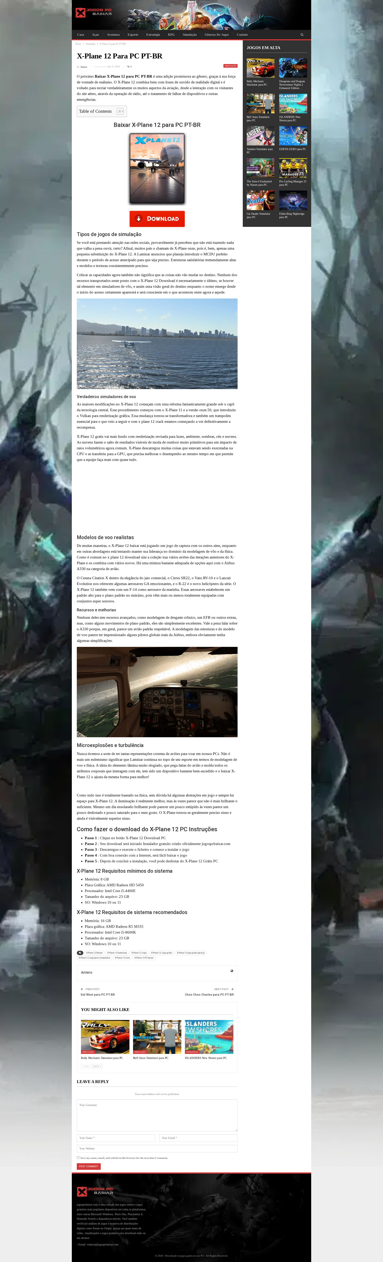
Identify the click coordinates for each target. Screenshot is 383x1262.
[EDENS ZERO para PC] (293, 136)
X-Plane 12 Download (117, 953)
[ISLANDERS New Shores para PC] (209, 1037)
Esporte (133, 34)
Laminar (136, 759)
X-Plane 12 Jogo (139, 953)
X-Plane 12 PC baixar (144, 958)
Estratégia (153, 34)
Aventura (113, 34)
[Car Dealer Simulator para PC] (261, 200)
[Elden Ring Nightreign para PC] (293, 200)
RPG (171, 34)
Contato (242, 34)
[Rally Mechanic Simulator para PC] (105, 1037)
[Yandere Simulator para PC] (261, 136)
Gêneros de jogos (217, 34)
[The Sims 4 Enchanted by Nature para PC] (261, 168)
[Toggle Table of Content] (118, 111)
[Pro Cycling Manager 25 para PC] (293, 168)
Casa (80, 34)
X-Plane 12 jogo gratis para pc (191, 953)
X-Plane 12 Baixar (94, 953)
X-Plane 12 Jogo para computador (94, 958)
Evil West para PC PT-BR (98, 994)
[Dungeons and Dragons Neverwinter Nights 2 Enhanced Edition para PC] (293, 68)
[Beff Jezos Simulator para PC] (157, 1037)
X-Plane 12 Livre (122, 958)
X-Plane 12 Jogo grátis (161, 953)
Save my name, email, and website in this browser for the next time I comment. (124, 1157)
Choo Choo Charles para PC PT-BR (209, 994)
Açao (95, 34)
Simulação (190, 34)
